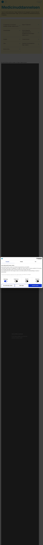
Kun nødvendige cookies (7, 285)
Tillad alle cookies (35, 285)
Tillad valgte (21, 285)
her (21, 275)
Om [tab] (35, 261)
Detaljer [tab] (21, 261)
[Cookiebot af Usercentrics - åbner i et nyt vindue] (37, 258)
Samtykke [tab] (7, 261)
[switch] (16, 281)
